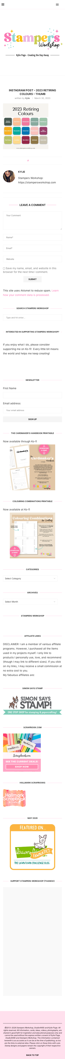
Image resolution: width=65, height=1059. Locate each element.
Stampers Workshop (32, 616)
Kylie (27, 98)
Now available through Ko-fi (20, 441)
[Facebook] (48, 4)
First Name (9, 388)
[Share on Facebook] (32, 160)
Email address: (12, 403)
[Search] (61, 4)
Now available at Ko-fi (16, 509)
